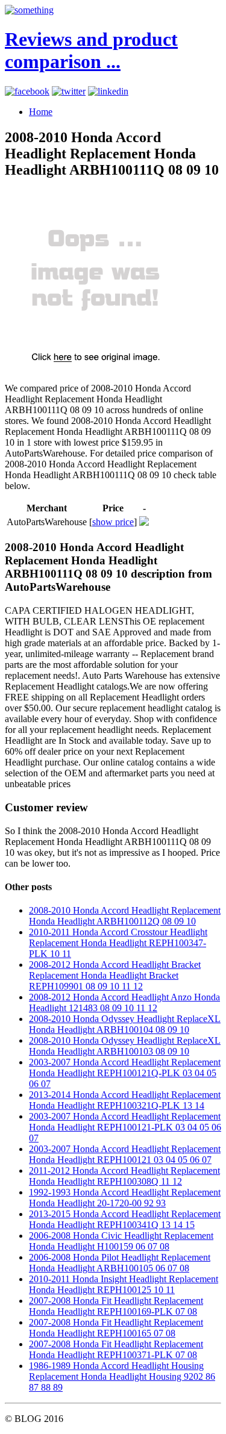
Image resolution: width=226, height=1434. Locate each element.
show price (113, 522)
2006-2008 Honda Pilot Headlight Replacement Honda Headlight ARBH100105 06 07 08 (119, 1262)
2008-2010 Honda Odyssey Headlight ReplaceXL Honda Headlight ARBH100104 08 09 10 (125, 1024)
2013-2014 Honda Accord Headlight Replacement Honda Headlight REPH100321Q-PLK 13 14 (125, 1100)
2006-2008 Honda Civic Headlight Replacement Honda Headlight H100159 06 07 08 (121, 1241)
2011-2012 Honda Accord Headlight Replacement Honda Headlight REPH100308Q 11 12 (124, 1175)
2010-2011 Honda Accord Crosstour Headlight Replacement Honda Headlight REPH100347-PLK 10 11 (118, 943)
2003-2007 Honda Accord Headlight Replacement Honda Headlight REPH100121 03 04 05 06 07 (125, 1154)
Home (40, 112)
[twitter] (69, 91)
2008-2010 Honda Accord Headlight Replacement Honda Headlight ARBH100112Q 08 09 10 (125, 915)
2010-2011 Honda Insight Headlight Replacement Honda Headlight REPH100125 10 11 (123, 1284)
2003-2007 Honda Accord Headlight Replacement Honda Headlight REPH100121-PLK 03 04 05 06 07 (125, 1127)
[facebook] (27, 91)
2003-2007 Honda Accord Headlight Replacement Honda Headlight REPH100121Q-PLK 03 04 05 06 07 (125, 1073)
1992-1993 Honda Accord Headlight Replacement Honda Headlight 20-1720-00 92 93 (125, 1197)
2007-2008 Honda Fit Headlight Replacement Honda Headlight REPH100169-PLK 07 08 (116, 1306)
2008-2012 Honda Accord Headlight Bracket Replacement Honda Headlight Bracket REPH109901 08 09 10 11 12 (115, 975)
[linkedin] (108, 91)
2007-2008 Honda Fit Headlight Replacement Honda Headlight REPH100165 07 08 (116, 1327)
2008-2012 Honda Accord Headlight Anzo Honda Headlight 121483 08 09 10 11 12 (124, 1002)
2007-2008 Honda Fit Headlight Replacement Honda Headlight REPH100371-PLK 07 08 (116, 1349)
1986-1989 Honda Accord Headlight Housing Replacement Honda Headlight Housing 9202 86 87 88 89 (122, 1376)
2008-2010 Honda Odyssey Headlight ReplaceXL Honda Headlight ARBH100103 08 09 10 (125, 1045)
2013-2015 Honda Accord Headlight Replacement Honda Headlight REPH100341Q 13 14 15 (125, 1219)
